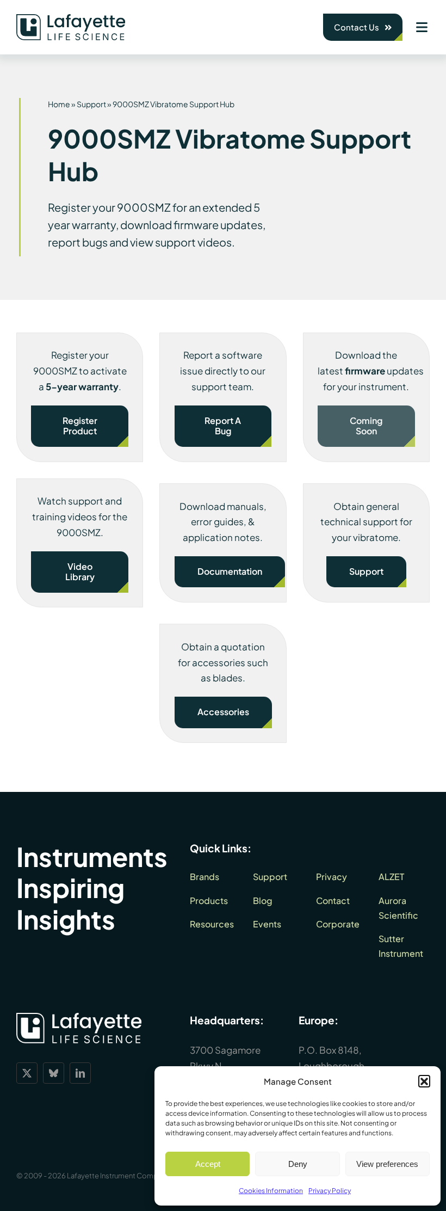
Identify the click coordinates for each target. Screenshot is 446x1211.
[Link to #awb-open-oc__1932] (421, 27)
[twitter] (27, 1073)
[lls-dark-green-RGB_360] (70, 18)
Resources (212, 924)
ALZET (391, 876)
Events (267, 924)
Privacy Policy (329, 1191)
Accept (207, 1164)
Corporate (338, 924)
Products (209, 900)
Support (91, 104)
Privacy (331, 876)
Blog (262, 900)
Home (59, 104)
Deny (297, 1164)
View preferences (387, 1164)
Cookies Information (271, 1191)
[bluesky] (53, 1073)
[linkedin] (80, 1073)
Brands (204, 876)
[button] (424, 1080)
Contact (333, 900)
